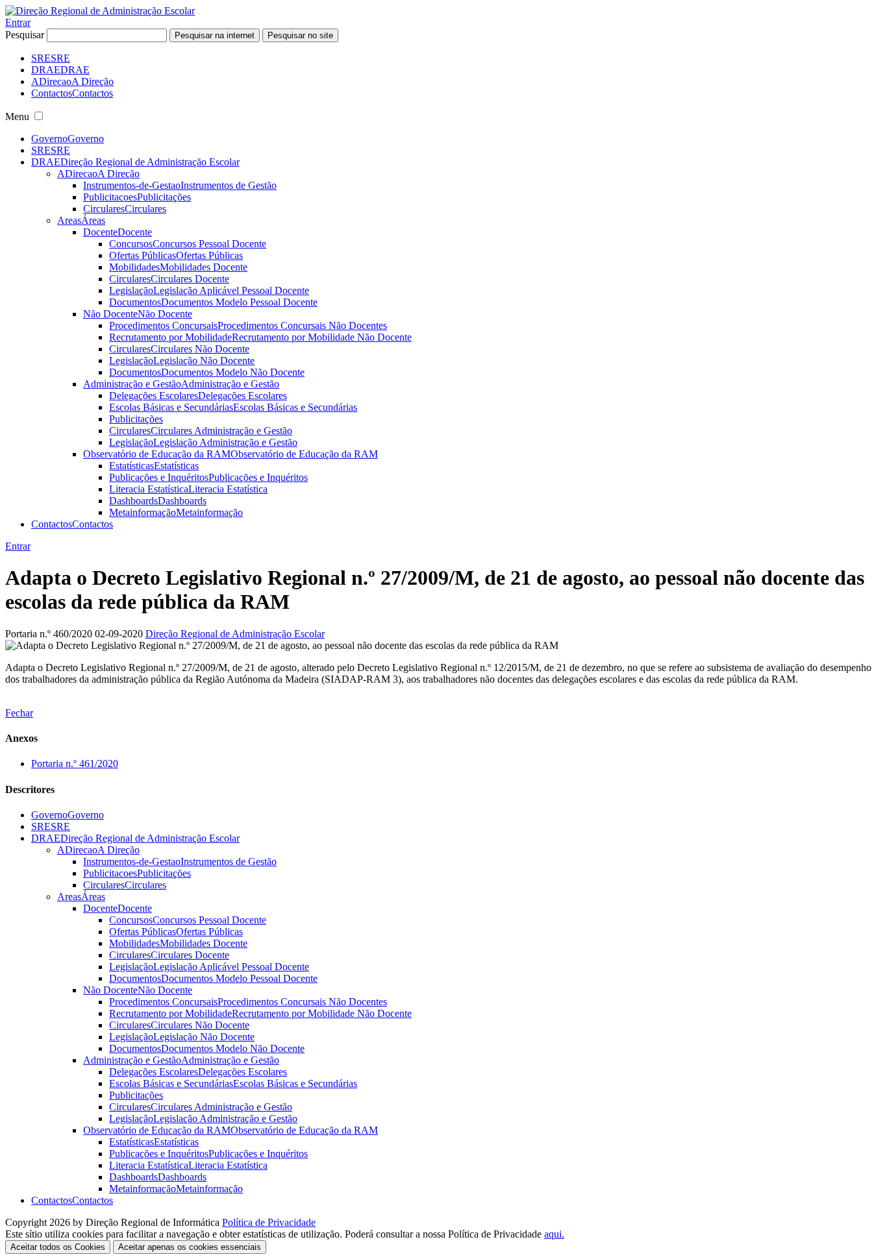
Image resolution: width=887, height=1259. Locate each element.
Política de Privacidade (269, 1222)
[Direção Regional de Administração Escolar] (100, 10)
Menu (17, 116)
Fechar (19, 712)
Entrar (18, 22)
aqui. (554, 1234)
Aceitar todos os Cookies (57, 1247)
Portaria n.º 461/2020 (74, 763)
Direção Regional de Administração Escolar (235, 633)
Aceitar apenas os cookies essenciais (189, 1247)
